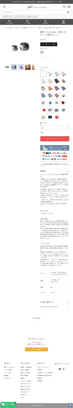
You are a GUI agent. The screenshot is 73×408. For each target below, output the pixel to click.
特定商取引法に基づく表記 (44, 375)
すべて (6, 27)
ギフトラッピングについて (49, 306)
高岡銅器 (29, 16)
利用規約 (39, 370)
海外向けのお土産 (25, 389)
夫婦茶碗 (35, 16)
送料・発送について (48, 302)
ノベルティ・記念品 (26, 381)
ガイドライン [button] (41, 363)
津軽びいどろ (12, 16)
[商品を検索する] (68, 12)
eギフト (23, 397)
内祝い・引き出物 (25, 372)
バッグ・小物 (7, 372)
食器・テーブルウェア (15, 27)
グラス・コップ (33, 27)
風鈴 (24, 16)
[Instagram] (63, 369)
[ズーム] (20, 47)
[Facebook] (60, 369)
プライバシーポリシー (43, 367)
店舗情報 (39, 381)
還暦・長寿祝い (25, 375)
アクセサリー (7, 378)
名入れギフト (24, 394)
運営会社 (39, 378)
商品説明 (42, 171)
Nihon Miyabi (35, 405)
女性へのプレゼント (26, 383)
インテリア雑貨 (8, 370)
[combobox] (36, 12)
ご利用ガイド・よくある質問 (44, 372)
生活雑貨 (6, 375)
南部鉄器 (5, 16)
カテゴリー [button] (7, 363)
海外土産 (19, 16)
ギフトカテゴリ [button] (25, 363)
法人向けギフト (25, 392)
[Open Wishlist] (70, 405)
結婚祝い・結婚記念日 (26, 367)
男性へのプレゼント (26, 386)
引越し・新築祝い (25, 370)
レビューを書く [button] (36, 349)
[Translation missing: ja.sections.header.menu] (4, 6)
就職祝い (23, 378)
